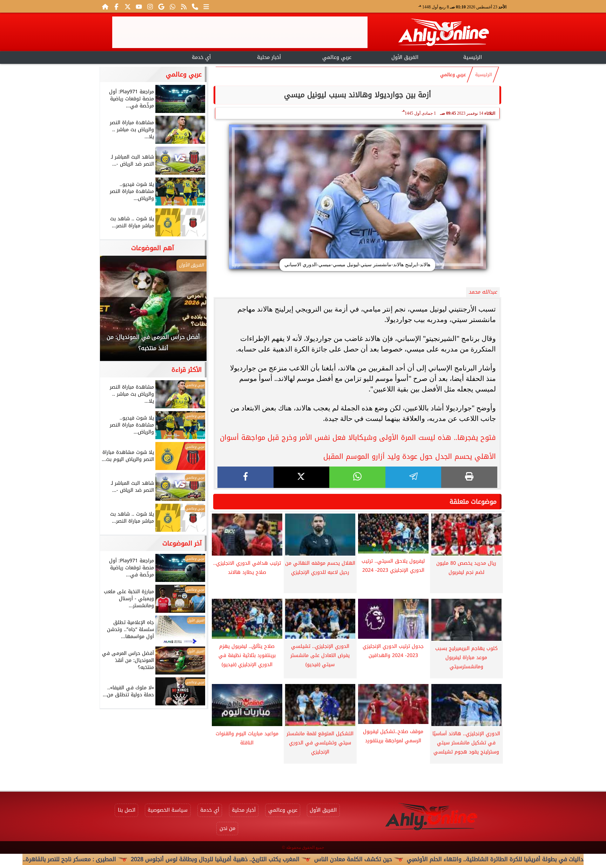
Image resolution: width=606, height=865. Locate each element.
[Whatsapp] (172, 6)
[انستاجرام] (150, 6)
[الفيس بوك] (116, 6)
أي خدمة (201, 57)
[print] (469, 477)
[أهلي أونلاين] (443, 33)
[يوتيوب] (138, 6)
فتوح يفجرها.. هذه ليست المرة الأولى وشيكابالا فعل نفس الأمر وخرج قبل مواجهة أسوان (358, 437)
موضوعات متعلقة (473, 502)
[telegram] (413, 477)
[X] (302, 477)
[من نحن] (195, 6)
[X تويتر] (127, 6)
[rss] (183, 6)
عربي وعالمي (336, 57)
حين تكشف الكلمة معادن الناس (400, 859)
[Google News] (161, 6)
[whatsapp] (357, 477)
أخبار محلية (269, 57)
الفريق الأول (404, 57)
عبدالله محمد (483, 292)
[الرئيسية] (105, 6)
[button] (114, 311)
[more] (206, 6)
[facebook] (245, 477)
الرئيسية (472, 57)
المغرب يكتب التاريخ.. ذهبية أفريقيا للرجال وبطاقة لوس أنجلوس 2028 (262, 859)
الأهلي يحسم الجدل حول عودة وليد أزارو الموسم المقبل (409, 456)
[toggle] (133, 56)
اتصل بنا (126, 810)
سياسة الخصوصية (168, 810)
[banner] (240, 32)
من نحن (227, 828)
